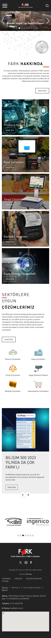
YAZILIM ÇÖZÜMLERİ (33, 578)
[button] (48, 21)
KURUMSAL (6, 578)
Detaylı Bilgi (42, 91)
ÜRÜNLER (18, 578)
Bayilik (5, 590)
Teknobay (28, 574)
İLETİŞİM (5, 581)
